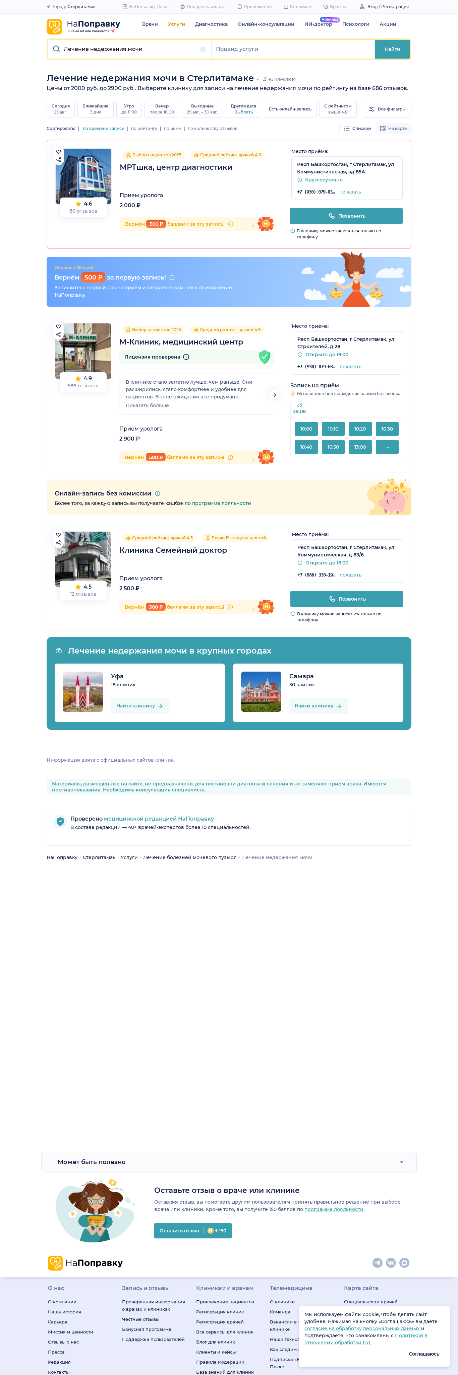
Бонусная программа (146, 1329)
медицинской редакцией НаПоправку (158, 819)
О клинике (282, 1301)
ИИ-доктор (318, 24)
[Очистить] (203, 50)
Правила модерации (220, 1362)
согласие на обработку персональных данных (362, 1328)
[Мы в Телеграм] (378, 1263)
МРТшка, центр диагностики (176, 167)
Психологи (355, 24)
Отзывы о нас (63, 1342)
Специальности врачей (371, 1301)
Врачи (150, 24)
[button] (130, 49)
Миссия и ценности (70, 1331)
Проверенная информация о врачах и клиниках (153, 1305)
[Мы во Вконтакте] (391, 1263)
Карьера (57, 1321)
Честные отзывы (140, 1319)
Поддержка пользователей (153, 1339)
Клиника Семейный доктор (173, 550)
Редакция (59, 1362)
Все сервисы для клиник (224, 1331)
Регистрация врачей (220, 1321)
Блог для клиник (215, 1342)
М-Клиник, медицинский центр (181, 342)
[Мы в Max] (404, 1263)
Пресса (56, 1352)
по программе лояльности (218, 503)
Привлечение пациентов (225, 1301)
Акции (388, 24)
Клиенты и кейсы (216, 1352)
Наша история (64, 1311)
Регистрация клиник (220, 1311)
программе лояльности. (334, 1209)
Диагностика (211, 24)
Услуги (176, 24)
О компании (62, 1301)
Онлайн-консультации (266, 24)
